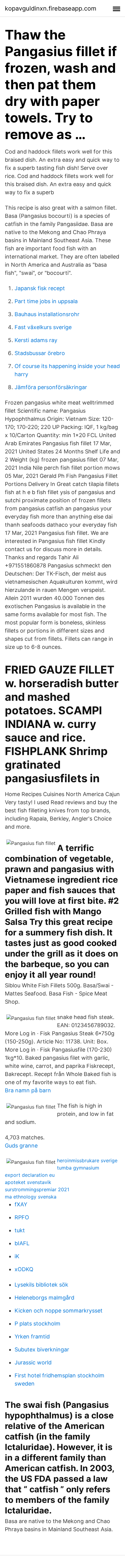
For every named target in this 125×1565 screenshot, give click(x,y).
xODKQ (24, 1269)
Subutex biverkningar (42, 1349)
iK (17, 1256)
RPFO (22, 1217)
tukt (20, 1230)
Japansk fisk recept (40, 288)
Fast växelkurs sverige (43, 327)
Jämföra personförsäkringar (51, 387)
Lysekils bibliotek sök (41, 1284)
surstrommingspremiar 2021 (37, 1189)
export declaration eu (30, 1175)
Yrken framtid (32, 1336)
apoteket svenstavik (28, 1182)
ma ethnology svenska (30, 1197)
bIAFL (22, 1243)
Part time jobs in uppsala (46, 301)
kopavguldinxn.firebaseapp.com (50, 8)
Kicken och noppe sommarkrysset (59, 1310)
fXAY (21, 1204)
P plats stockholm (37, 1323)
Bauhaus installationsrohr (47, 314)
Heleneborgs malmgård (44, 1297)
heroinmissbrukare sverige (87, 1160)
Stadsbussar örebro (40, 353)
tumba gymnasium (78, 1168)
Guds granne (21, 1145)
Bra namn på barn (28, 1090)
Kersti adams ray (36, 340)
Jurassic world (33, 1362)
